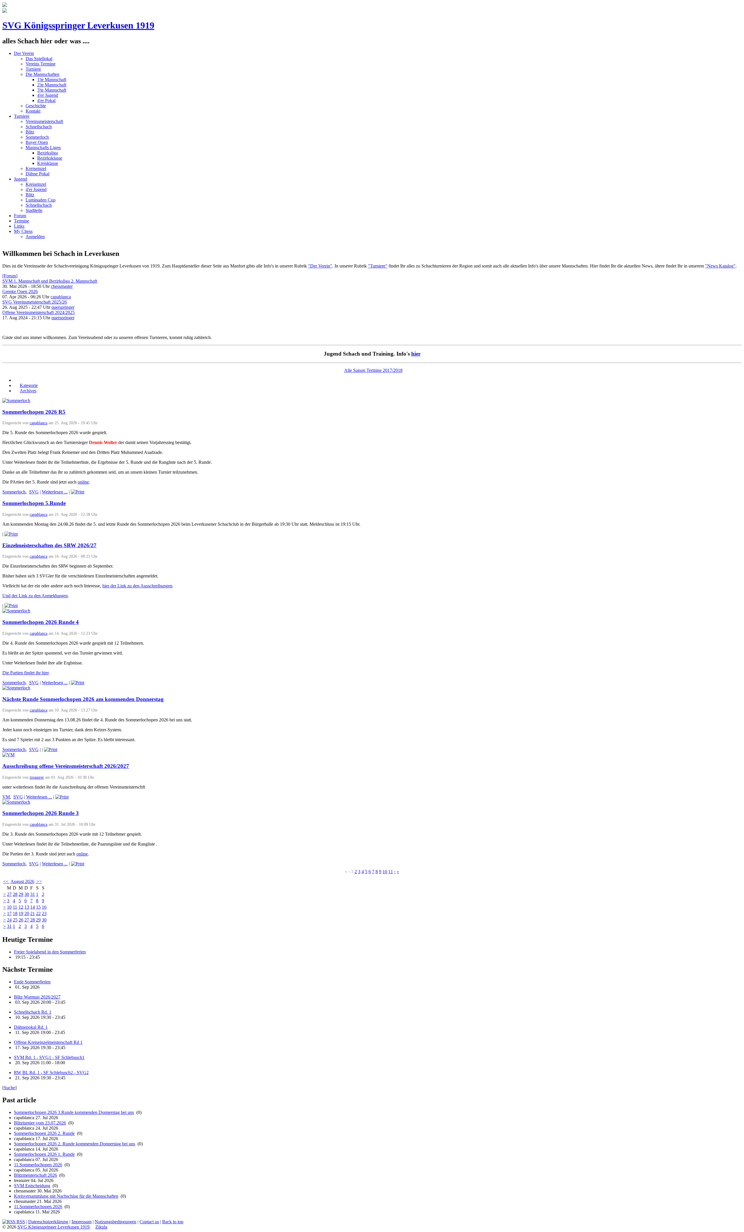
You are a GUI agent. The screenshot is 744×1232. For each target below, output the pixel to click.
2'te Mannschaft (51, 84)
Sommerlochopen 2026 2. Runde (44, 1133)
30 (26, 894)
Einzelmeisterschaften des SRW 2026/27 (49, 545)
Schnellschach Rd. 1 (32, 1012)
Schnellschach (39, 126)
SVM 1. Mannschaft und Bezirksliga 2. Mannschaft (49, 281)
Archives (28, 390)
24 (9, 919)
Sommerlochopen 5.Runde (34, 503)
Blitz (30, 131)
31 (32, 894)
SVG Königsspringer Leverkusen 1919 (78, 25)
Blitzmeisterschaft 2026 (35, 1175)
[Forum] (9, 275)
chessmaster (62, 286)
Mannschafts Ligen (43, 147)
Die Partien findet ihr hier (25, 672)
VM (6, 796)
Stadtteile (34, 210)
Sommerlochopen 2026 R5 (33, 412)
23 (44, 913)
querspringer (62, 307)
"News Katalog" (720, 265)
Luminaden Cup (41, 199)
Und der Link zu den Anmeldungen (35, 595)
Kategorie (29, 385)
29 (21, 894)
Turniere (33, 69)
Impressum (81, 1221)
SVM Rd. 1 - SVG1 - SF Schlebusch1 (49, 1057)
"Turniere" (377, 265)
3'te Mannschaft (51, 90)
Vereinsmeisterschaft (44, 121)
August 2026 (22, 881)
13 (26, 907)
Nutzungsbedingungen (115, 1221)
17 (9, 913)
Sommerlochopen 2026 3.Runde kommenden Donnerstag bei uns (74, 1112)
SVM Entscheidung (32, 1185)
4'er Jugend (47, 95)
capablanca (61, 296)
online (83, 481)
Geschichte (36, 105)
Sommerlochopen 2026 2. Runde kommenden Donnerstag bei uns (74, 1143)
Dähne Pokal (37, 173)
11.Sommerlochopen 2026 (38, 1164)
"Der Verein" (320, 265)
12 (21, 907)
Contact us (149, 1221)
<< (6, 881)
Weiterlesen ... (55, 491)
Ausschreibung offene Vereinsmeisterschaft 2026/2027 (65, 766)
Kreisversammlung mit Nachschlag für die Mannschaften (66, 1196)
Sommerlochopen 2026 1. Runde (44, 1154)
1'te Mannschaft (51, 79)
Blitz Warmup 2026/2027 (37, 996)
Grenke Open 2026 (20, 291)
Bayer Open (37, 142)
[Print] (77, 491)
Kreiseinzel (36, 168)
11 (390, 871)
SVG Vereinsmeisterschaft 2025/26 (34, 301)
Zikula (101, 1226)
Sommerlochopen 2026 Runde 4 (40, 622)
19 (21, 913)
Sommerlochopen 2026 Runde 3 (40, 813)
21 (32, 913)
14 (32, 907)
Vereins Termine (41, 63)
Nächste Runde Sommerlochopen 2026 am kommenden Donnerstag (83, 699)
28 (15, 894)
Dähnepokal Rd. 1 (31, 1027)
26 (21, 919)
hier (416, 354)
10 (384, 871)
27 (9, 894)
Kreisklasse (47, 163)
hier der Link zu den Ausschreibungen (137, 585)
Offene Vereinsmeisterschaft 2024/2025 (38, 312)
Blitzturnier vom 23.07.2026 (40, 1122)
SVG (34, 491)
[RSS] (17, 380)
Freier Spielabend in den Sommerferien (50, 951)
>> (38, 881)
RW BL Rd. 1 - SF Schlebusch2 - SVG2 (51, 1072)
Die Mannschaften (42, 74)
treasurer (37, 777)
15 (38, 907)
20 (26, 913)
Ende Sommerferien (32, 981)
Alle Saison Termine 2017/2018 (373, 370)
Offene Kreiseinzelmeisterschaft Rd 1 (48, 1042)
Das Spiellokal (39, 58)
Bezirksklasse (49, 158)
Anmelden (35, 236)
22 (38, 913)
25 (15, 919)
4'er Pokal (46, 100)
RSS (20, 1221)
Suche (9, 1087)
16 (44, 907)
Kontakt (33, 110)
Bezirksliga (47, 152)
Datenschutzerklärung (48, 1221)
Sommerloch (37, 137)
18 (15, 913)
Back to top (172, 1221)
